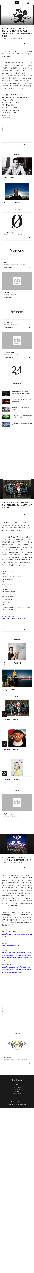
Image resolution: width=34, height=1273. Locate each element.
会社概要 (17, 1091)
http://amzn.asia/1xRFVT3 (11, 946)
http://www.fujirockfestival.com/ (14, 619)
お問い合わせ (17, 1089)
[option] (7, 387)
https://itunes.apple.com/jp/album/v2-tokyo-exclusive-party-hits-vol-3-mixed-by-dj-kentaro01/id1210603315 (17, 969)
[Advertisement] (17, 456)
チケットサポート (17, 1093)
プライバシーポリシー (17, 1087)
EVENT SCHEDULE (8, 238)
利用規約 (17, 1085)
